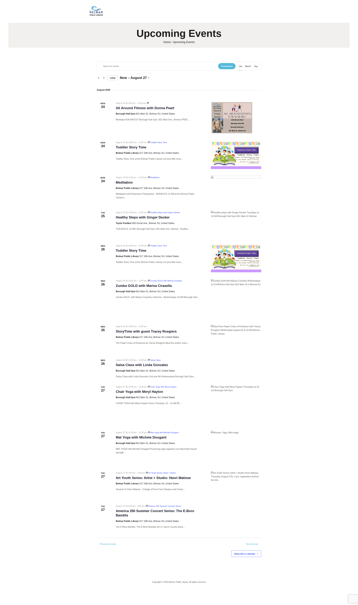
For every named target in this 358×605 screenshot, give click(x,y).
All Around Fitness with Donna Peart (145, 108)
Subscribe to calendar (244, 553)
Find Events (227, 66)
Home (167, 42)
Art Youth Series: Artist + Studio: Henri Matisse (153, 478)
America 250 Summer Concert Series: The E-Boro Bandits (155, 513)
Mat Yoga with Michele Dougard (141, 437)
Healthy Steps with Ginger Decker (142, 217)
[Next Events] (104, 77)
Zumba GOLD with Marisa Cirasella (144, 286)
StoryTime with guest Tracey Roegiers (146, 331)
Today (113, 77)
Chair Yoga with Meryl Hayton (139, 392)
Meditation (124, 182)
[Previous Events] (98, 77)
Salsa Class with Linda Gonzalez (142, 365)
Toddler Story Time (131, 147)
